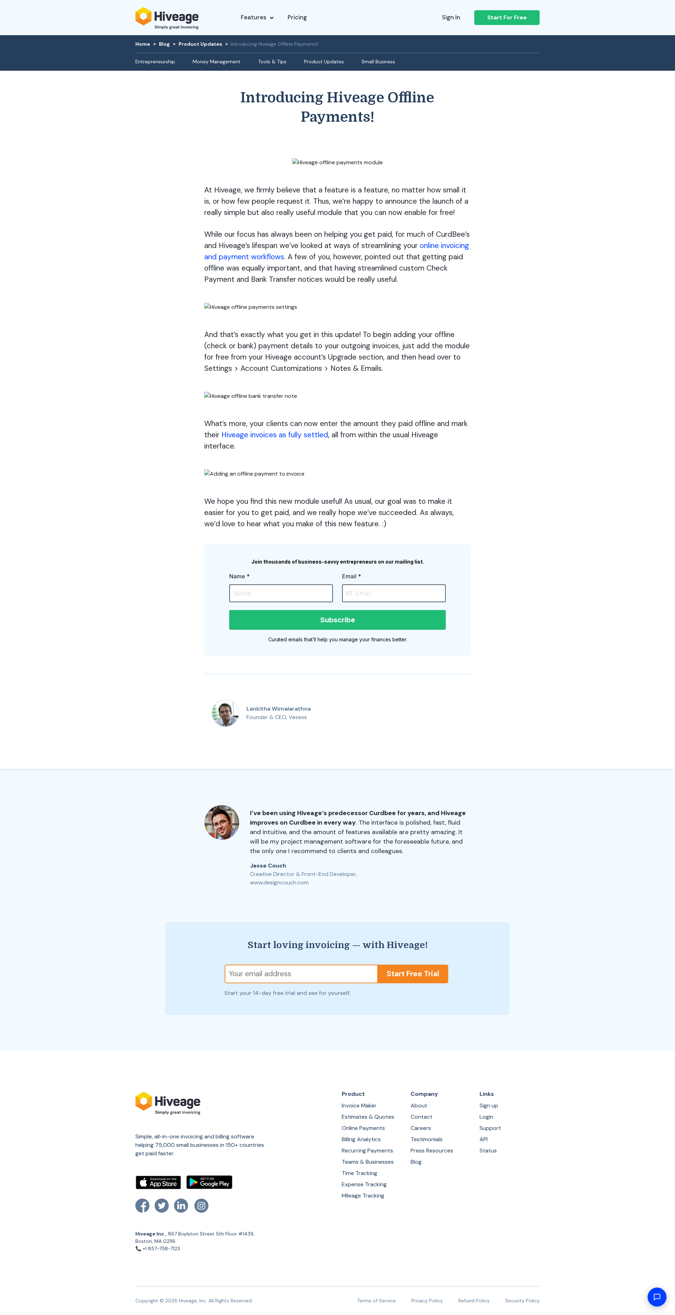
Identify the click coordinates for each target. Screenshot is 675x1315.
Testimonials (427, 1139)
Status (488, 1150)
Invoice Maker (359, 1105)
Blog (164, 44)
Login (486, 1116)
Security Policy (522, 1300)
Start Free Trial (413, 974)
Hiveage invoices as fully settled (274, 435)
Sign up (489, 1105)
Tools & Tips (272, 61)
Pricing (297, 17)
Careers (421, 1128)
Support (490, 1128)
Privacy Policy (427, 1300)
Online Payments (363, 1128)
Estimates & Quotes (368, 1116)
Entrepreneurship (155, 61)
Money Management (216, 61)
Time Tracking (359, 1173)
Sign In (451, 17)
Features (253, 17)
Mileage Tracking (363, 1195)
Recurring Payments (367, 1150)
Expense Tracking (364, 1184)
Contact (421, 1116)
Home (142, 44)
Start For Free (507, 17)
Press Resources (432, 1150)
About (419, 1105)
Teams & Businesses (368, 1161)
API (484, 1139)
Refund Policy (474, 1300)
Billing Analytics (361, 1139)
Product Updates (200, 44)
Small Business (378, 61)
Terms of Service (376, 1300)
